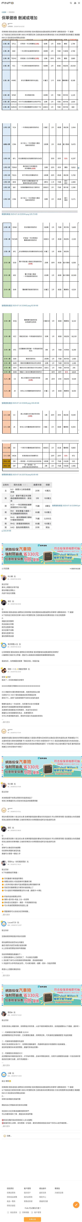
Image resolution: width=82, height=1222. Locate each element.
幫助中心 (42, 1197)
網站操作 (42, 1188)
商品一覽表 (11, 1201)
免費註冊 (32, 1219)
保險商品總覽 (12, 1197)
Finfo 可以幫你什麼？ (33, 1208)
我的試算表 (28, 1197)
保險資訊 (10, 1188)
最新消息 (42, 1193)
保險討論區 (11, 1205)
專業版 (57, 1188)
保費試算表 (11, 1193)
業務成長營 (28, 1201)
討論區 (4, 12)
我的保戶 (27, 1193)
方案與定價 (59, 1193)
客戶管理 (27, 1188)
